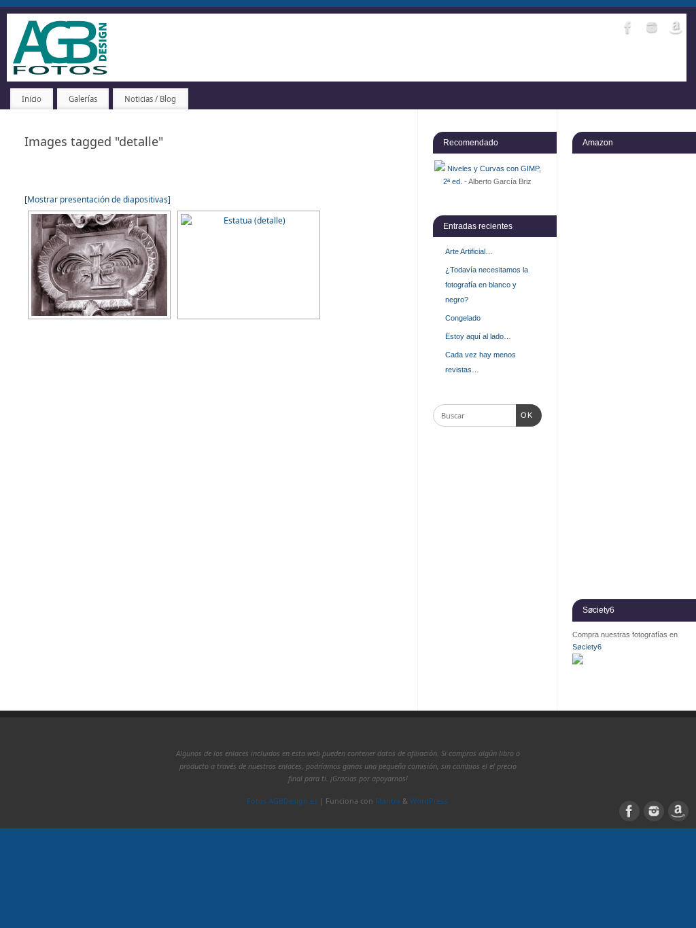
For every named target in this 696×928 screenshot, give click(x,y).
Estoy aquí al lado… (478, 336)
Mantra (387, 801)
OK (525, 414)
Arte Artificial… (469, 251)
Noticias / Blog (150, 99)
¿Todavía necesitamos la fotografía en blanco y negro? (486, 285)
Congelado (463, 318)
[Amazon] (675, 29)
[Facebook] (628, 29)
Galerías (83, 99)
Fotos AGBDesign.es (282, 801)
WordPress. (429, 801)
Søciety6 (587, 647)
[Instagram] (652, 29)
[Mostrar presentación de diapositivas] (97, 199)
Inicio (31, 99)
